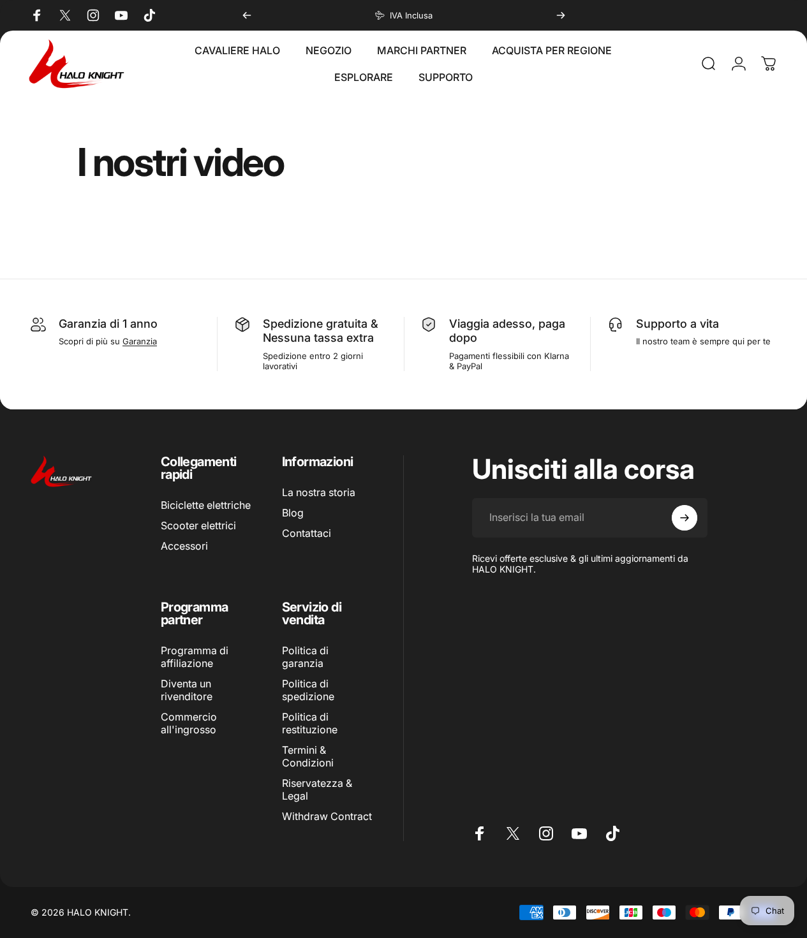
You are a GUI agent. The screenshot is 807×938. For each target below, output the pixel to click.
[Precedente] (247, 15)
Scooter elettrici (198, 525)
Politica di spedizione (308, 690)
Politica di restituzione (309, 723)
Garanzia (139, 341)
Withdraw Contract (327, 816)
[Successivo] (561, 15)
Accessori (184, 545)
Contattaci (306, 533)
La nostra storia (318, 492)
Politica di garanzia (305, 657)
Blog (293, 512)
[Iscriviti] (684, 518)
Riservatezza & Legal (317, 789)
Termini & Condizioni (308, 756)
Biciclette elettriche (206, 505)
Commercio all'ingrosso (189, 723)
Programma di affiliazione (194, 657)
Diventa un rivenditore (186, 690)
